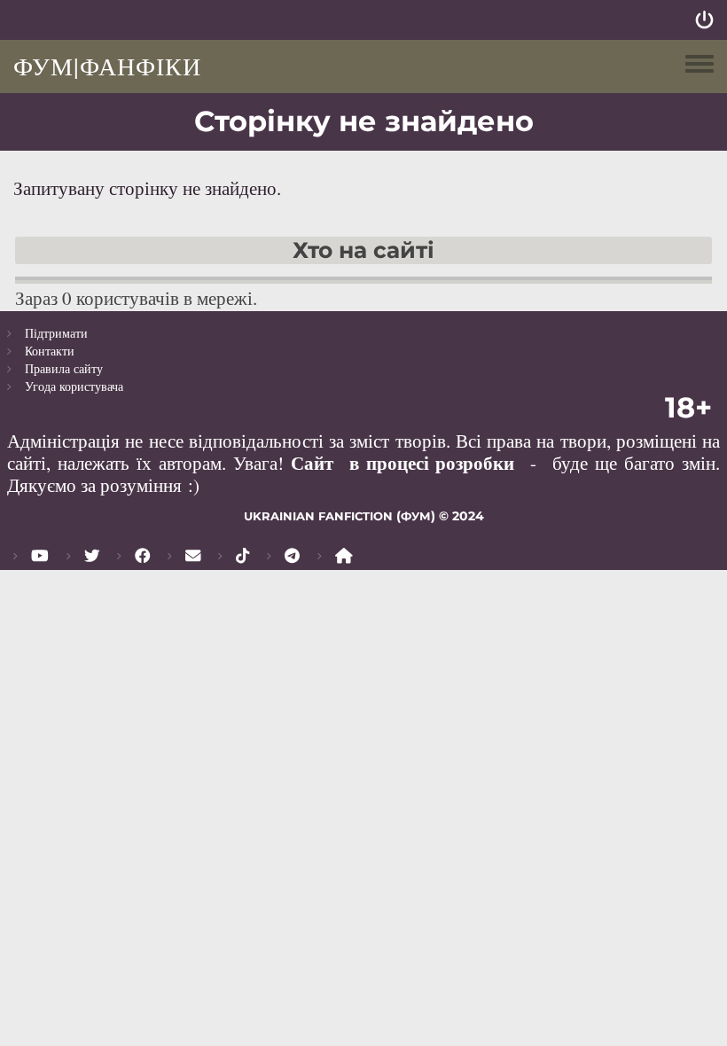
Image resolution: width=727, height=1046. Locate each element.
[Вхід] (704, 20)
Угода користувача (74, 386)
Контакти (49, 350)
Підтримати (56, 332)
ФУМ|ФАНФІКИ (107, 65)
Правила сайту (64, 368)
